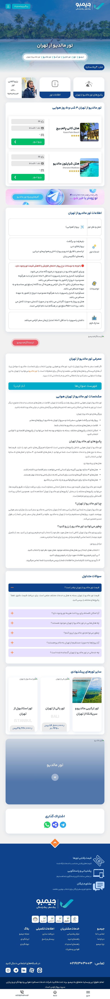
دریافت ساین (48, 934)
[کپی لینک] (55, 825)
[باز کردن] (19, 386)
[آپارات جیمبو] (31, 970)
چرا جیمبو (100, 944)
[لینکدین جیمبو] (23, 970)
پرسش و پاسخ (48, 939)
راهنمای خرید (73, 939)
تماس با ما (99, 934)
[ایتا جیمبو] (39, 970)
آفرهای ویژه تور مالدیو (28, 197)
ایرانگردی (25, 939)
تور (74, 57)
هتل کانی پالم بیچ (67, 128)
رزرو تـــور (37, 142)
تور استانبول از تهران (23, 711)
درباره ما (100, 939)
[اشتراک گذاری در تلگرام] (63, 825)
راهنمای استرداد (72, 944)
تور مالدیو (47, 57)
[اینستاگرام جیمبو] (8, 970)
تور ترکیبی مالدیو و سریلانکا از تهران (87, 711)
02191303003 (81, 963)
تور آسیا (57, 57)
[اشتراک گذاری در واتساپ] (47, 825)
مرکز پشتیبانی (73, 934)
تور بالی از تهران (55, 708)
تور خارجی (67, 57)
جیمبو (81, 57)
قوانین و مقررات (72, 949)
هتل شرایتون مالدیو (66, 163)
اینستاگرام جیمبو (25, 342)
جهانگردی (24, 944)
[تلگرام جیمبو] (15, 970)
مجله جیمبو (24, 934)
